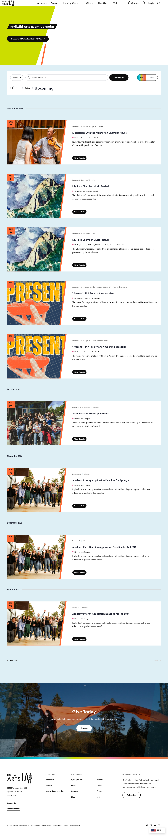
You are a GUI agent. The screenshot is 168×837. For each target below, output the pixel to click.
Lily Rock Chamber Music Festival (90, 186)
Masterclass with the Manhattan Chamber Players (99, 132)
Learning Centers (71, 3)
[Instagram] (151, 825)
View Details (79, 158)
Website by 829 (75, 825)
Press (73, 785)
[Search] (158, 3)
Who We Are (77, 779)
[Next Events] (17, 88)
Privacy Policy (57, 825)
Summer (55, 3)
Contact (135, 3)
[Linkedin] (159, 825)
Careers (74, 791)
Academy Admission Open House (90, 413)
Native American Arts (55, 791)
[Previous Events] (12, 88)
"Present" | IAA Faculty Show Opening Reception (99, 346)
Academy (42, 3)
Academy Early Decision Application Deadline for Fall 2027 (104, 547)
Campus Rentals (13, 808)
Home (66, 825)
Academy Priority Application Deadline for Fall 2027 (100, 613)
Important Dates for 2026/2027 (26, 38)
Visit (115, 3)
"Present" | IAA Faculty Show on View (93, 293)
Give (88, 3)
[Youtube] (155, 825)
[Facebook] (147, 825)
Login (151, 3)
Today (27, 88)
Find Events (119, 77)
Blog (73, 797)
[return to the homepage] (19, 777)
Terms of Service (46, 825)
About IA (102, 3)
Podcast (100, 779)
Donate (84, 728)
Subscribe (131, 795)
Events (99, 791)
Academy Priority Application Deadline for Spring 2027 (102, 480)
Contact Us (11, 803)
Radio (99, 785)
